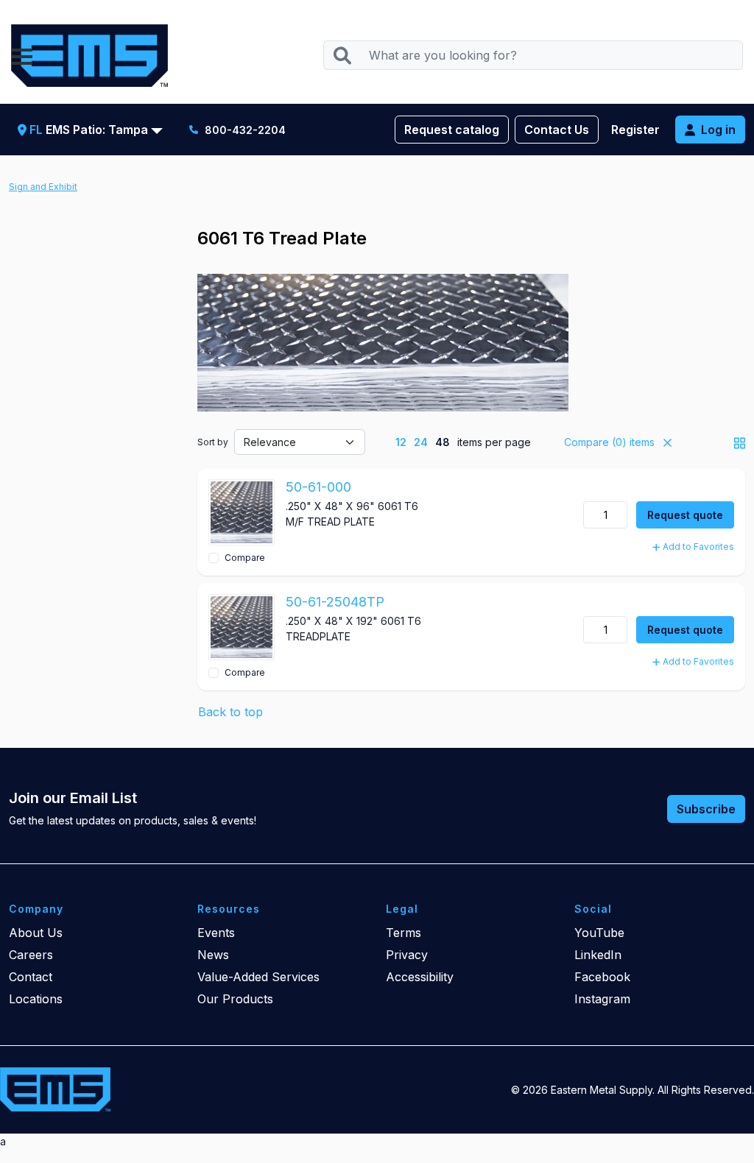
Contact (30, 976)
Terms (403, 932)
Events (216, 932)
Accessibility (420, 976)
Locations (36, 998)
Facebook (602, 976)
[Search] (342, 55)
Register (635, 129)
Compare (245, 557)
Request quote (685, 515)
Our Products (235, 998)
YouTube (599, 932)
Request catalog (451, 129)
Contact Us (556, 129)
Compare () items (608, 442)
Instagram (602, 998)
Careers (31, 954)
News (213, 954)
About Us (36, 932)
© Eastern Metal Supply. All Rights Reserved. (632, 1090)
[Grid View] (739, 442)
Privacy (407, 954)
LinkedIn (597, 954)
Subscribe (706, 809)
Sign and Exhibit (43, 186)
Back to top (230, 711)
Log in (718, 129)
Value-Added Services (258, 976)
